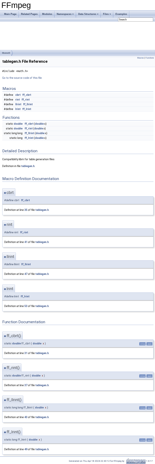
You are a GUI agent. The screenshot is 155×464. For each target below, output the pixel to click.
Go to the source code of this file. (22, 77)
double (18, 123)
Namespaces (64, 14)
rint (17, 99)
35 (25, 209)
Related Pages (29, 14)
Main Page (10, 14)
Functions (150, 58)
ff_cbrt (26, 94)
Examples (121, 14)
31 (25, 353)
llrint (18, 104)
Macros (140, 58)
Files (106, 14)
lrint (18, 109)
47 (25, 273)
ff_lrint (26, 109)
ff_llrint (28, 104)
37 (25, 385)
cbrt (18, 94)
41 (25, 242)
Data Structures (87, 14)
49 (25, 449)
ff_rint (26, 99)
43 (25, 417)
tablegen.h (28, 166)
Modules (47, 14)
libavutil (6, 53)
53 (25, 306)
